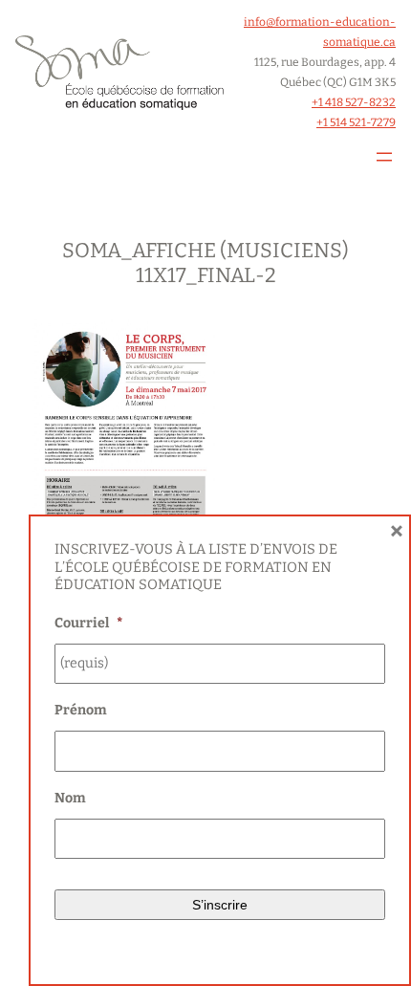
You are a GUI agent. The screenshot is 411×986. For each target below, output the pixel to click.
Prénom (80, 710)
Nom (70, 798)
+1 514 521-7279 (356, 122)
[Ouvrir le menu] (384, 156)
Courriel (88, 623)
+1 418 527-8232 (354, 102)
